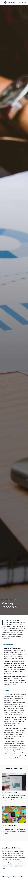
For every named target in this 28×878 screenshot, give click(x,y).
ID (22, 2)
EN (25, 2)
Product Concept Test (9, 825)
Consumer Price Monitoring (11, 793)
